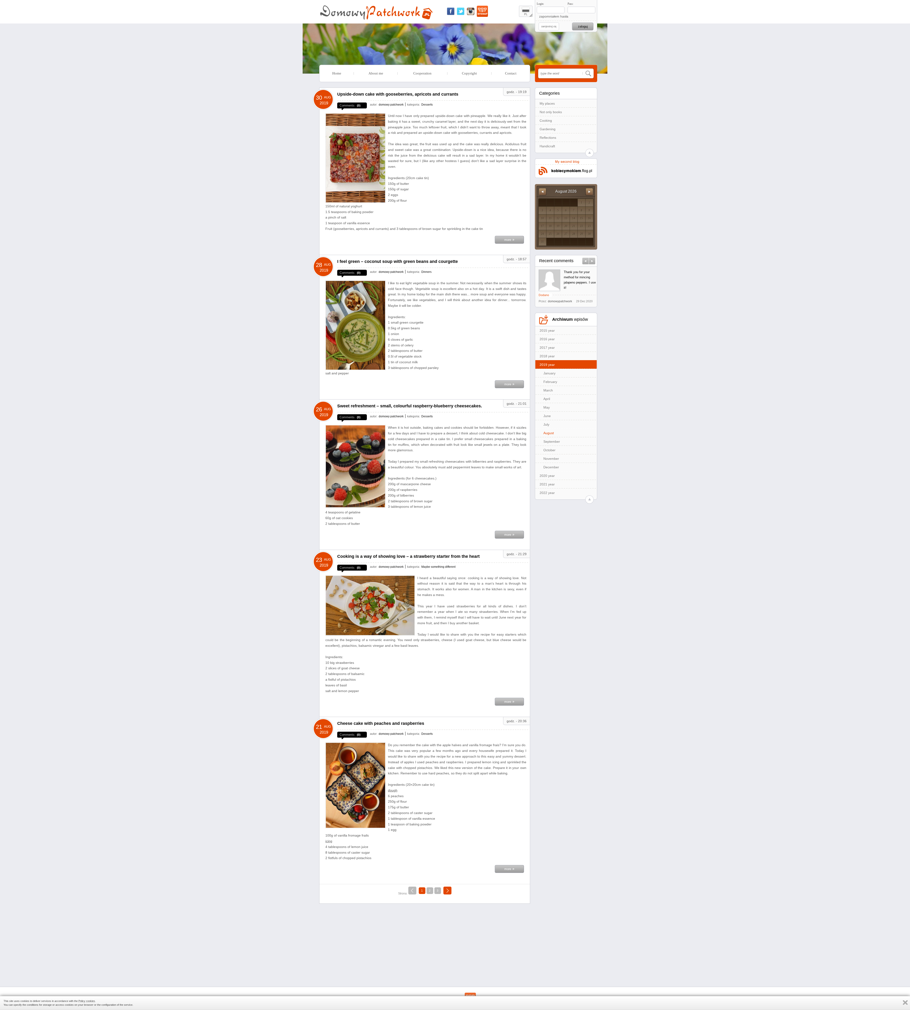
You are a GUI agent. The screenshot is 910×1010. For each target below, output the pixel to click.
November (551, 459)
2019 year (547, 365)
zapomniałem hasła (553, 16)
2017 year (547, 347)
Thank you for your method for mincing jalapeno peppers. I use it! (580, 279)
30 (589, 234)
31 (542, 241)
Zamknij (905, 1002)
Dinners (426, 272)
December (551, 467)
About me (376, 73)
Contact (510, 73)
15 (581, 218)
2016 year (547, 339)
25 (550, 234)
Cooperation (422, 73)
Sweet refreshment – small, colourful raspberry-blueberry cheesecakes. (409, 406)
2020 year (547, 476)
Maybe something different (438, 566)
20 (565, 226)
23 (589, 226)
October (549, 450)
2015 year (547, 330)
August (548, 433)
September (551, 441)
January (549, 373)
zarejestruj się (548, 26)
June (547, 416)
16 (589, 218)
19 (558, 226)
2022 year (547, 493)
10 (542, 218)
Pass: (570, 3)
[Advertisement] (424, 940)
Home (336, 73)
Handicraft (547, 146)
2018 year (547, 356)
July (546, 424)
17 (542, 226)
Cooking (546, 120)
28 (573, 234)
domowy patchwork (391, 104)
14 (573, 218)
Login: (540, 3)
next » (447, 889)
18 (550, 226)
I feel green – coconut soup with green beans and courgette (397, 261)
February (550, 382)
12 (558, 218)
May (546, 407)
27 (565, 234)
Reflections (548, 138)
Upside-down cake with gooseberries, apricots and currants (397, 94)
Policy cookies (86, 1001)
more (509, 239)
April (546, 399)
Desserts (427, 104)
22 (581, 226)
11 (550, 218)
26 (558, 234)
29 (581, 234)
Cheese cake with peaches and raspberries (380, 723)
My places (547, 103)
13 (565, 218)
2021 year (547, 484)
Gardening (547, 129)
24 (542, 234)
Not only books (551, 112)
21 (573, 226)
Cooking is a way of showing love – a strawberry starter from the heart (408, 556)
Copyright (469, 73)
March (548, 390)
